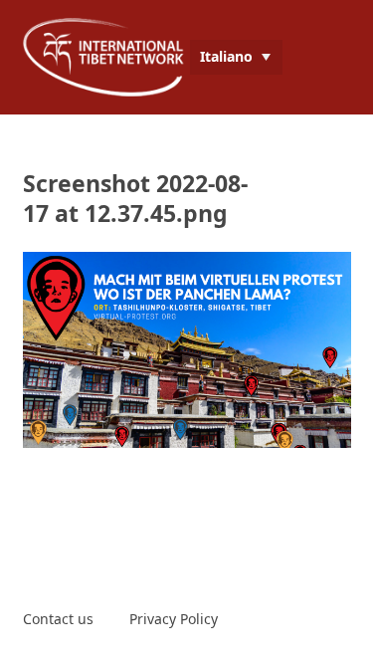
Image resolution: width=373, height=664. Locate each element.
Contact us (58, 618)
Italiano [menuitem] (226, 56)
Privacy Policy (173, 618)
